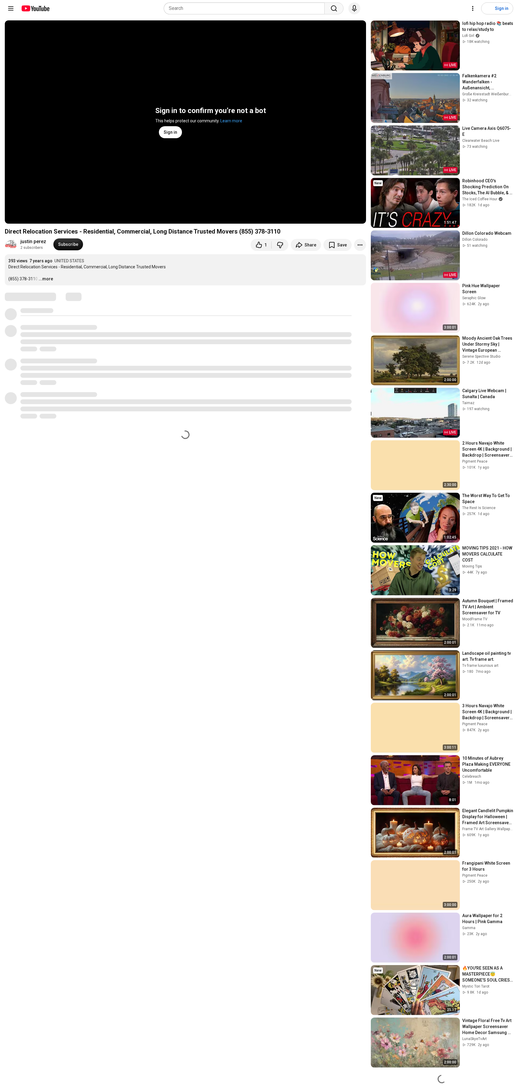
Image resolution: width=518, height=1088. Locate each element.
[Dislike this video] (280, 245)
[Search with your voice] (354, 8)
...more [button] (46, 278)
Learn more (231, 120)
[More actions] (360, 245)
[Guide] (10, 8)
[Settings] (472, 8)
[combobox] (246, 8)
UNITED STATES (69, 260)
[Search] (334, 8)
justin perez (33, 241)
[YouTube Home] (35, 8)
